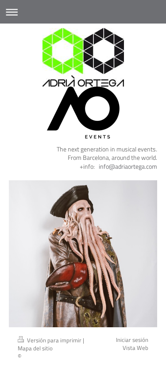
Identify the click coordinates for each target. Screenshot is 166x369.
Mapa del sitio (35, 348)
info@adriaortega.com (128, 166)
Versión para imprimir (54, 340)
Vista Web (135, 348)
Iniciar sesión (132, 340)
